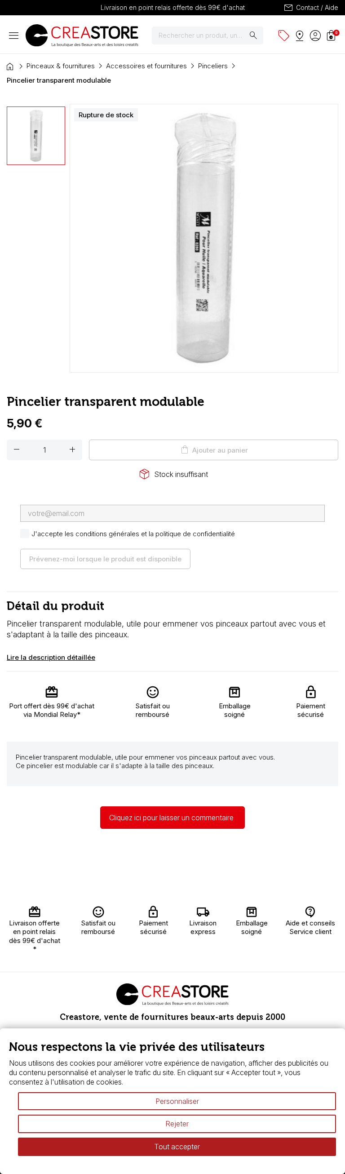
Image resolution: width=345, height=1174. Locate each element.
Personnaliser (177, 1101)
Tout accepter (177, 1146)
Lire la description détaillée (51, 657)
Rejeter (177, 1123)
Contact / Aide (310, 8)
